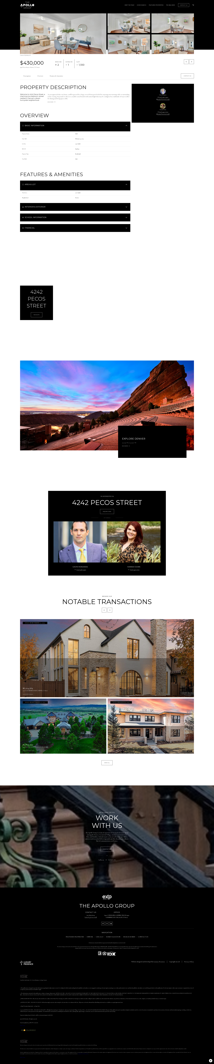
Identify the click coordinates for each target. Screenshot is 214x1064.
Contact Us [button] (183, 5)
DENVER (90, 937)
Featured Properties (156, 5)
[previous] (104, 610)
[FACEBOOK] (103, 923)
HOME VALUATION (113, 937)
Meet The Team (129, 5)
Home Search (141, 5)
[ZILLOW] (111, 923)
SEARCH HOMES (129, 937)
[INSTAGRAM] (107, 923)
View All (172, 44)
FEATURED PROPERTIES (75, 937)
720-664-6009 (170, 5)
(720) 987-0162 (112, 859)
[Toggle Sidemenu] (192, 5)
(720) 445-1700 (163, 112)
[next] (110, 610)
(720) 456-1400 (163, 97)
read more (125, 445)
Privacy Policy (189, 962)
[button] (187, 75)
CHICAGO (99, 937)
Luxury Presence (159, 962)
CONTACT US (143, 937)
